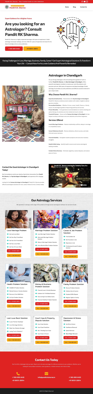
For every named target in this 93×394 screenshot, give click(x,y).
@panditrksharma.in (48, 377)
